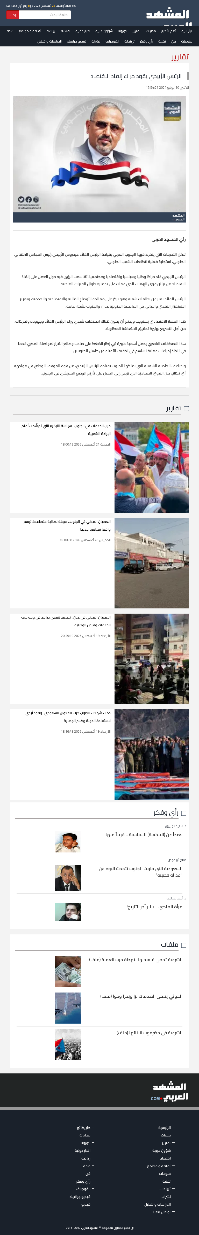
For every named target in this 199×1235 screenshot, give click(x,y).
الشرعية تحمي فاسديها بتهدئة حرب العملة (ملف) (135, 959)
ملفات (170, 944)
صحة (10, 31)
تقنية (162, 41)
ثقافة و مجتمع (30, 31)
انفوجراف (112, 41)
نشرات (95, 41)
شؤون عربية (104, 31)
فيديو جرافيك (76, 41)
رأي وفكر (146, 41)
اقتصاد (65, 31)
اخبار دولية (82, 31)
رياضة (51, 31)
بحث (13, 14)
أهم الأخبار (168, 31)
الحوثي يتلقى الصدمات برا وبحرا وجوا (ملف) (141, 996)
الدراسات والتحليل (49, 41)
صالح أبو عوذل (177, 860)
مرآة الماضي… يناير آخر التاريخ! (154, 907)
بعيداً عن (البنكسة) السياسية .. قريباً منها (143, 834)
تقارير (136, 31)
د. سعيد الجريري (175, 826)
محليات (151, 31)
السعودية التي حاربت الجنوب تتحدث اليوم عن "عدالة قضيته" (140, 871)
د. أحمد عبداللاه (176, 898)
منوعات (187, 41)
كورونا (122, 31)
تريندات (129, 41)
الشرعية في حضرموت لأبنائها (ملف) (149, 1033)
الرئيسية (187, 31)
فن (173, 41)
